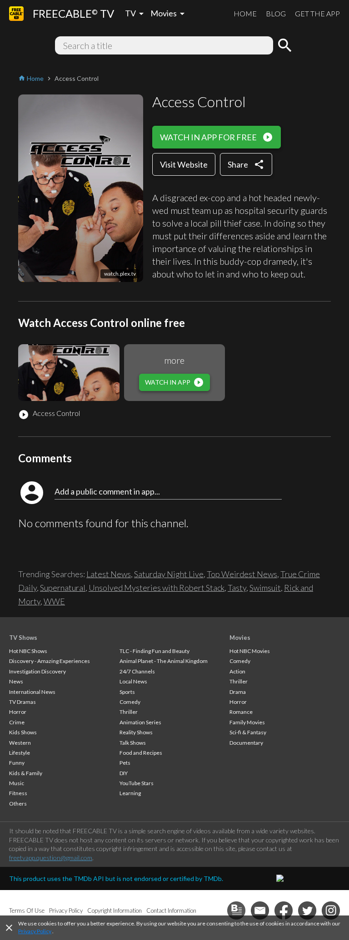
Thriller (129, 711)
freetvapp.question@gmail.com (50, 857)
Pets (125, 762)
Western (20, 742)
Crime (17, 722)
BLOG (276, 13)
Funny (17, 762)
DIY (124, 773)
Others (18, 803)
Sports (127, 691)
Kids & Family (25, 773)
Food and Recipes (141, 752)
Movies (239, 637)
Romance (241, 711)
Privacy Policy (34, 931)
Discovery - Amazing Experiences (49, 661)
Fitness (18, 793)
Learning (130, 793)
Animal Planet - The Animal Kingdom (164, 661)
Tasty (237, 588)
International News (32, 691)
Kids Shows (23, 732)
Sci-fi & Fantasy (247, 732)
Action (237, 671)
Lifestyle (19, 752)
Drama (237, 691)
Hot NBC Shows (28, 651)
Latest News (108, 574)
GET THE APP (317, 13)
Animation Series (140, 722)
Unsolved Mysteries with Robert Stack (156, 588)
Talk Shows (133, 742)
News (16, 681)
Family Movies (247, 722)
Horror (17, 711)
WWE (54, 601)
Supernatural (62, 588)
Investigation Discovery (37, 671)
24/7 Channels (137, 671)
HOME (245, 13)
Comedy (130, 701)
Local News (133, 681)
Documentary (246, 742)
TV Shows (23, 637)
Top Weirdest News (242, 574)
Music (16, 783)
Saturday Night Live (169, 574)
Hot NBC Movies (249, 651)
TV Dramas (22, 701)
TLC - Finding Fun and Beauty (154, 651)
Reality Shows (136, 732)
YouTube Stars (137, 783)
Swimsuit (265, 588)
